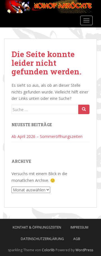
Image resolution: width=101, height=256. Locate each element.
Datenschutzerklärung (42, 238)
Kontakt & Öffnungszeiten (37, 227)
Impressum (79, 227)
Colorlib (48, 250)
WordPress (84, 250)
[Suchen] (83, 109)
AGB (76, 238)
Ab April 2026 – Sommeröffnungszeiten (47, 136)
